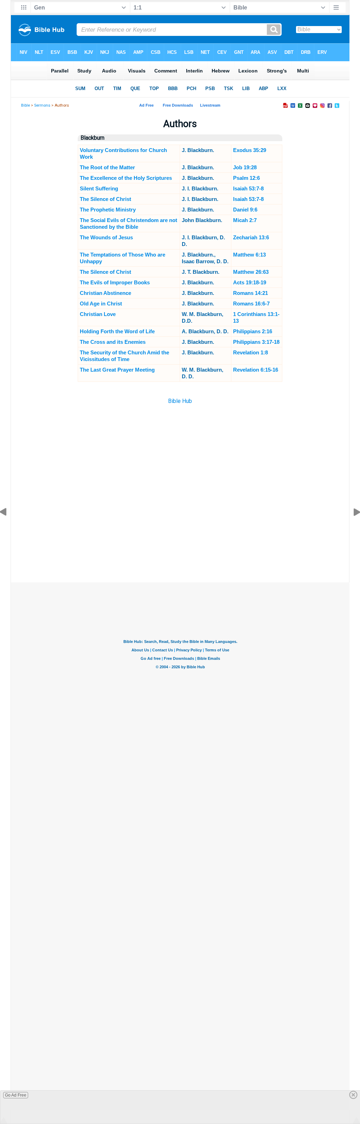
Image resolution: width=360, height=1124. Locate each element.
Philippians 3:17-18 (256, 342)
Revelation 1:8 (250, 352)
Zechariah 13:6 (251, 237)
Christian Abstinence (105, 293)
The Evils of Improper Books (115, 282)
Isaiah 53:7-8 (248, 188)
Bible (25, 105)
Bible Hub (180, 401)
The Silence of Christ (105, 199)
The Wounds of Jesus (106, 237)
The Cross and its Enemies (113, 342)
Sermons (42, 105)
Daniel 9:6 (245, 210)
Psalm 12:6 (246, 178)
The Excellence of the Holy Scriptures (126, 178)
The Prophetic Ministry (108, 210)
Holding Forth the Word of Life (117, 331)
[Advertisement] (180, 547)
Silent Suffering (99, 188)
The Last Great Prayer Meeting (117, 370)
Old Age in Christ (101, 304)
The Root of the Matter (107, 167)
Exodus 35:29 (249, 150)
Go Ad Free (15, 1095)
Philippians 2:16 (252, 331)
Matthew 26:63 (251, 272)
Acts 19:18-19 (249, 282)
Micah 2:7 (245, 220)
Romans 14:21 (250, 293)
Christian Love (98, 314)
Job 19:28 (245, 167)
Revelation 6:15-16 (255, 370)
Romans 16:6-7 (251, 304)
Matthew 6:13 (249, 255)
